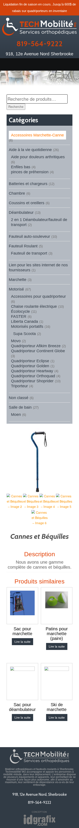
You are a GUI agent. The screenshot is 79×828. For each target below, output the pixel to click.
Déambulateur (21, 212)
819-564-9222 (39, 43)
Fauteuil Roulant (23, 246)
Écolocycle (20, 311)
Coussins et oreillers (26, 203)
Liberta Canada (24, 321)
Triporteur (19, 386)
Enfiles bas (20, 167)
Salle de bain (20, 407)
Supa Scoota (24, 334)
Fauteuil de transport (29, 253)
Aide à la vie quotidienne (30, 150)
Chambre (17, 193)
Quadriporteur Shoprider (32, 381)
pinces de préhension (29, 172)
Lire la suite (22, 641)
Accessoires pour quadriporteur (38, 296)
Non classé (18, 398)
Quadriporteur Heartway (32, 371)
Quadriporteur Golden (30, 366)
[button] (39, 64)
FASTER (18, 316)
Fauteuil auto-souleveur (29, 236)
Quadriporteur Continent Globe (38, 351)
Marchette (17, 279)
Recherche (15, 106)
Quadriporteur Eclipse (30, 361)
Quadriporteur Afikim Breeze (36, 346)
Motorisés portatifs (27, 326)
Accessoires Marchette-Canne (37, 135)
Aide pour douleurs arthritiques (38, 157)
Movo (16, 341)
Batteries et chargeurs (28, 184)
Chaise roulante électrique (34, 306)
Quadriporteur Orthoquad (33, 376)
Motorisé (16, 289)
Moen (16, 414)
